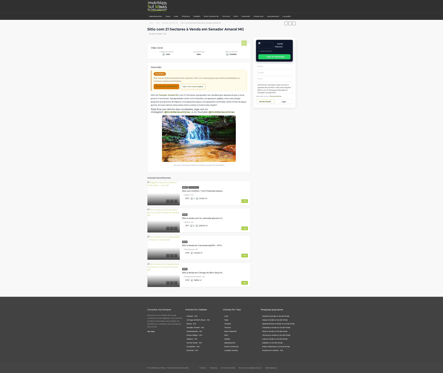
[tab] (244, 43)
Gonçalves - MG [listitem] (193, 347)
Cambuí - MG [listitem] (192, 316)
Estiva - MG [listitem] (191, 324)
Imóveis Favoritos (228, 368)
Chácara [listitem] (227, 324)
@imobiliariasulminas (177, 112)
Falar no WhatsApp (275, 57)
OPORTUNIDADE (194, 187)
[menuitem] (149, 22)
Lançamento (273, 16)
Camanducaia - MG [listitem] (194, 331)
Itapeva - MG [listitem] (192, 339)
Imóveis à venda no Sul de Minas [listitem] (275, 316)
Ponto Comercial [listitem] (231, 347)
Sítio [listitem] (226, 335)
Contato (202, 368)
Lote (176, 16)
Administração (271, 368)
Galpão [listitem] (227, 339)
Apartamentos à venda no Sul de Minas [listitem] (278, 324)
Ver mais (151, 331)
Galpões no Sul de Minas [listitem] (272, 343)
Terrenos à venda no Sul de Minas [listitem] (276, 335)
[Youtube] (295, 6)
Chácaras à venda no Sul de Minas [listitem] (276, 328)
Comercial (259, 16)
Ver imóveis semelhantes (166, 86)
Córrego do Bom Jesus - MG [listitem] (198, 320)
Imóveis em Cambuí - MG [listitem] (272, 350)
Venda (185, 187)
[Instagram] (291, 6)
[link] (163, 193)
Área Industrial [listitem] (230, 331)
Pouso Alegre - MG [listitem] (194, 335)
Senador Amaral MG (169, 95)
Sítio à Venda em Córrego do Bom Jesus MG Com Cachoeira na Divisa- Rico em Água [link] (222, 273)
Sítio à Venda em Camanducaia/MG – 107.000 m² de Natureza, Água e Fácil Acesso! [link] (220, 245)
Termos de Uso (275, 96)
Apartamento (155, 16)
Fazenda (246, 16)
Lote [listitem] (226, 316)
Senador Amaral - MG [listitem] (195, 328)
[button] (286, 23)
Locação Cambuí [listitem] (231, 350)
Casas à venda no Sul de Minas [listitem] (275, 320)
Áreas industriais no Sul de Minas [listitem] (276, 347)
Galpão (196, 16)
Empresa (213, 368)
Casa (168, 16)
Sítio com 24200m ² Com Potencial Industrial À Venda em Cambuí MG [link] (215, 191)
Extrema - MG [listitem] (192, 350)
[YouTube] (294, 368)
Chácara (186, 16)
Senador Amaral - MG (170, 23)
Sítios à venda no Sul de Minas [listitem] (274, 331)
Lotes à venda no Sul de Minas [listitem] (274, 339)
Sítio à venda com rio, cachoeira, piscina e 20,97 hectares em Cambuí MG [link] (216, 218)
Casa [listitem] (226, 320)
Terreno (226, 16)
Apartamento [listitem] (229, 343)
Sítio (236, 16)
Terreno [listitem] (227, 328)
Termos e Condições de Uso (250, 368)
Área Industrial (211, 16)
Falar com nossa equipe (193, 86)
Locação (287, 16)
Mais (245, 201)
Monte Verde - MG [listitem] (194, 343)
